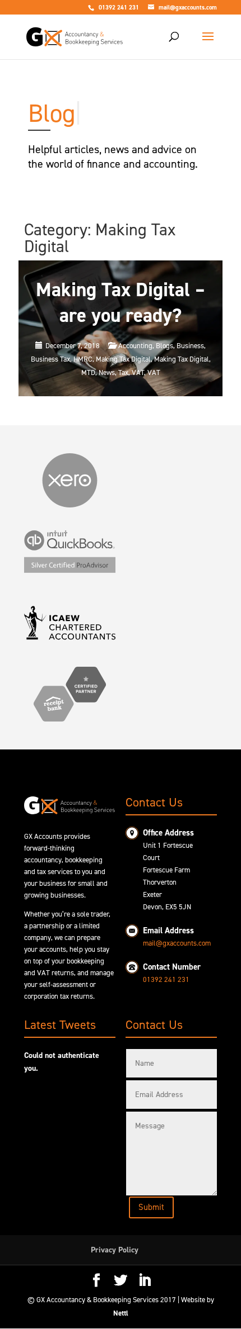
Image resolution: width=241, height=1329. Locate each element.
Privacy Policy (114, 1250)
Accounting (135, 345)
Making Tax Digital (123, 359)
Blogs (164, 345)
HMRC (82, 359)
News (107, 372)
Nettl (120, 1313)
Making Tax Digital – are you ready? (120, 302)
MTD (88, 372)
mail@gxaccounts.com (177, 943)
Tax (123, 372)
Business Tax (50, 359)
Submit (151, 1207)
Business (190, 345)
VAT (138, 372)
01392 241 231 (166, 979)
